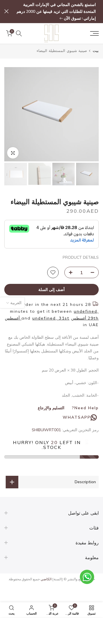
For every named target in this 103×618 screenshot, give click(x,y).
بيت (96, 51)
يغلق (6, 11)
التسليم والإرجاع (51, 407)
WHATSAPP (77, 417)
